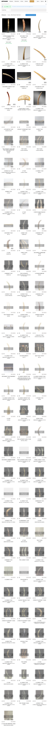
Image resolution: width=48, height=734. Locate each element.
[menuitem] (5, 1)
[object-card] (9, 31)
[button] (45, 1)
